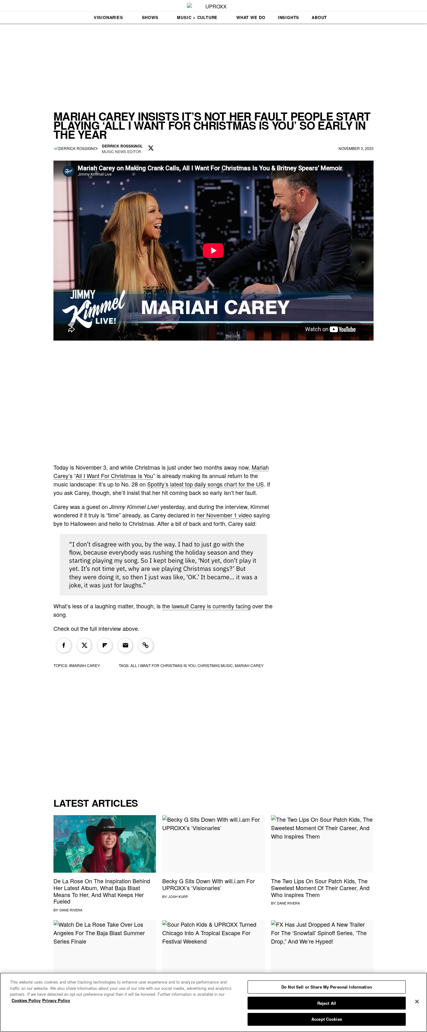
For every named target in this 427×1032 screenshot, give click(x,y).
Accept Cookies (326, 1019)
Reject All (326, 1003)
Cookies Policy (26, 1000)
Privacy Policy (56, 1000)
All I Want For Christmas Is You (114, 475)
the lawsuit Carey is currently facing (206, 606)
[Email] (125, 645)
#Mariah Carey (84, 665)
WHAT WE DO (250, 17)
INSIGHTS (288, 17)
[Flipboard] (105, 645)
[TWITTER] (151, 148)
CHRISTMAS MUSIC (215, 665)
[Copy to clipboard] (145, 645)
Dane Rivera (70, 909)
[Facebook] (64, 645)
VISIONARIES (108, 17)
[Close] (417, 1002)
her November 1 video (224, 515)
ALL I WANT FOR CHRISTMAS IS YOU (163, 665)
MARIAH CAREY (249, 665)
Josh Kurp (178, 896)
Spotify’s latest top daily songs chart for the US (205, 484)
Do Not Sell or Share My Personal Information (326, 987)
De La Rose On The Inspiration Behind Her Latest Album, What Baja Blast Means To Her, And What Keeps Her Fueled (101, 891)
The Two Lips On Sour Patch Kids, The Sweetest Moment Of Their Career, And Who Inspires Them (320, 887)
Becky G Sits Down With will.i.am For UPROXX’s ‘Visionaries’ (208, 884)
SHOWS (150, 17)
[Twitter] (84, 645)
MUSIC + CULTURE (197, 17)
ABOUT (319, 17)
